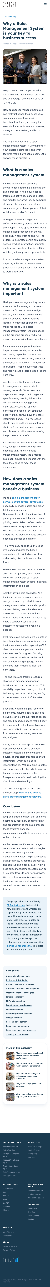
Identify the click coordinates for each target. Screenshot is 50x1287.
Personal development (16, 1022)
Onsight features (14, 1017)
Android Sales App (36, 1198)
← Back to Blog (9, 17)
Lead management (14, 1009)
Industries (34, 1142)
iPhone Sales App (35, 1190)
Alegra (6, 1210)
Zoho (5, 1199)
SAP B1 (6, 1203)
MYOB (6, 1196)
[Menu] (45, 4)
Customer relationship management (22, 988)
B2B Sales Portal (10, 1176)
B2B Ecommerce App (12, 1172)
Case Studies (33, 1216)
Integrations (10, 1184)
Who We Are (8, 1232)
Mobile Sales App (10, 1146)
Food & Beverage (35, 1146)
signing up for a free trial (19, 946)
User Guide (32, 1208)
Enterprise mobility (15, 997)
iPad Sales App (34, 1194)
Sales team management (17, 1026)
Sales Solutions (12, 1142)
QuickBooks (8, 1188)
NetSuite (6, 1206)
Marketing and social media (19, 1013)
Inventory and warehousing (19, 1005)
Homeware (32, 1154)
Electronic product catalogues (20, 993)
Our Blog (31, 1212)
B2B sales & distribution (17, 980)
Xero (5, 1192)
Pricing (31, 1219)
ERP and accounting (15, 1001)
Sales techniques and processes (21, 1030)
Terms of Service (10, 1246)
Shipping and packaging (17, 1034)
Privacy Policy (9, 1250)
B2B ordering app (16, 905)
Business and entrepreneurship (20, 984)
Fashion (31, 1157)
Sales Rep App (9, 1150)
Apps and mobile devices (22, 44)
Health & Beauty (35, 1150)
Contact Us (7, 1236)
